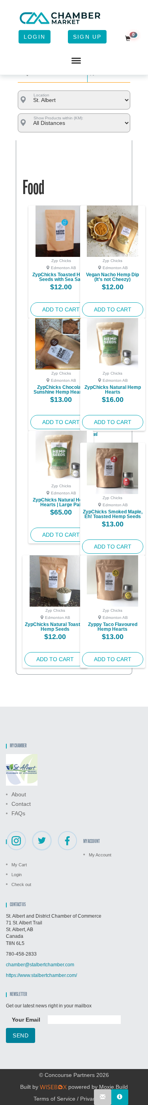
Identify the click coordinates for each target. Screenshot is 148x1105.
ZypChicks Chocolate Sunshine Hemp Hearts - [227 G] (61, 392)
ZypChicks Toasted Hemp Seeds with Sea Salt (61, 277)
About (18, 794)
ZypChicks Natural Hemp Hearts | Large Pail (61, 502)
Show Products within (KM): (58, 118)
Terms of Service (54, 1099)
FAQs (18, 813)
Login (34, 37)
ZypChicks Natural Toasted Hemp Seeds (55, 627)
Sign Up (87, 37)
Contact (21, 804)
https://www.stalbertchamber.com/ (41, 975)
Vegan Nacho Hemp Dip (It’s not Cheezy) (112, 277)
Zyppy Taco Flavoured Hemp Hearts (112, 627)
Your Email (26, 1019)
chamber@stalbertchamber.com (40, 964)
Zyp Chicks (61, 260)
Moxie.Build (113, 1087)
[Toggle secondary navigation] (76, 60)
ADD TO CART (61, 309)
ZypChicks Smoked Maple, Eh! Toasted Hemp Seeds (112, 514)
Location (41, 95)
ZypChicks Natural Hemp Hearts (112, 390)
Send (20, 1035)
